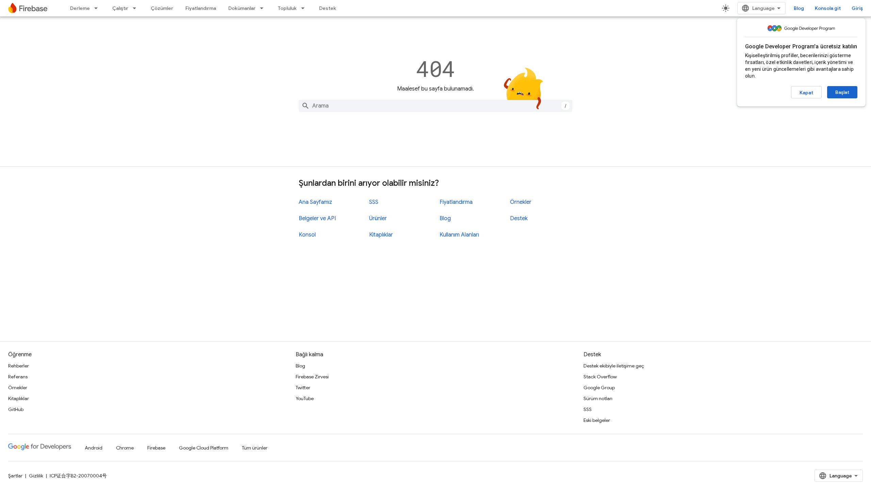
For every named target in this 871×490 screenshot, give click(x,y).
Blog (799, 8)
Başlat (842, 92)
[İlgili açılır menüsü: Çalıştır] (136, 8)
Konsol (307, 234)
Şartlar (15, 475)
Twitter (303, 388)
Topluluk (287, 8)
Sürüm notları (598, 398)
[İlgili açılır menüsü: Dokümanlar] (264, 8)
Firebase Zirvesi (312, 377)
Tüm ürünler (254, 448)
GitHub (15, 409)
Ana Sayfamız (315, 202)
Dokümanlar (242, 8)
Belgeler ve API (317, 218)
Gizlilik (36, 475)
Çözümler (162, 8)
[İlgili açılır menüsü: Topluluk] (305, 8)
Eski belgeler (597, 420)
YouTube (305, 398)
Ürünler (378, 218)
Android (93, 448)
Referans (18, 377)
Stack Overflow (600, 377)
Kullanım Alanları (459, 234)
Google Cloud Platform (203, 448)
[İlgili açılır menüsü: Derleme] (98, 8)
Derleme (80, 8)
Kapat (806, 92)
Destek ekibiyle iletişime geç (614, 366)
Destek (327, 8)
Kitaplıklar (381, 234)
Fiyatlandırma (200, 8)
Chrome (125, 448)
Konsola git (828, 8)
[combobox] (435, 106)
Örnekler (520, 202)
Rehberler (18, 366)
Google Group (599, 388)
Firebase (156, 448)
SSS (373, 202)
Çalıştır (120, 8)
